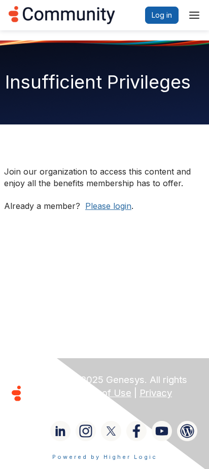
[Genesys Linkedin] (60, 431)
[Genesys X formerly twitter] (111, 431)
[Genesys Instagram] (86, 431)
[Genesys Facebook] (136, 431)
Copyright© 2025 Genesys (86, 380)
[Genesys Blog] (187, 431)
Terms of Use (101, 393)
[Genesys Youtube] (162, 431)
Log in (162, 15)
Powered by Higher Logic (104, 456)
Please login (108, 206)
